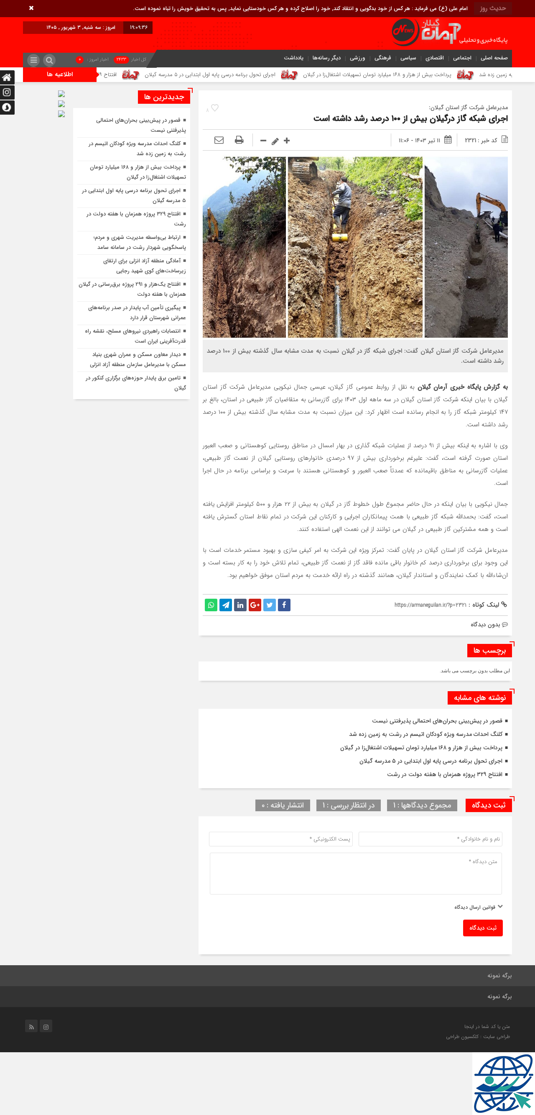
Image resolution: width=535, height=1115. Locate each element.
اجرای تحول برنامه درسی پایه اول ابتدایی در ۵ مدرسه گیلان (248, 74)
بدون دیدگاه (485, 624)
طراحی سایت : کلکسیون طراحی (478, 1037)
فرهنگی (382, 58)
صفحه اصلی (494, 58)
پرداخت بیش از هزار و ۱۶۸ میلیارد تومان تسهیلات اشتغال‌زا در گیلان (416, 74)
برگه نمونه (499, 975)
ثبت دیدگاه (483, 928)
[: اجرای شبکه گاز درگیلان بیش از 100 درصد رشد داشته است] (219, 140)
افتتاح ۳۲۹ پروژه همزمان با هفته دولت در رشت (103, 74)
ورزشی (357, 58)
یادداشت (293, 58)
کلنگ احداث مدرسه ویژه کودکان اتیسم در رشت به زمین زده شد (425, 734)
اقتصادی (434, 58)
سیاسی (408, 58)
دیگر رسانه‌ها (327, 58)
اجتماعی (462, 58)
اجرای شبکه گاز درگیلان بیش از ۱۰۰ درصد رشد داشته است (410, 118)
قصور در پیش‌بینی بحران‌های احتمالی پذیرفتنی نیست (437, 720)
